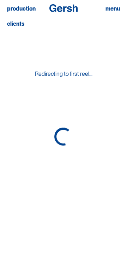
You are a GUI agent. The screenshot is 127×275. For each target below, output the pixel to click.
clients (15, 24)
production (21, 9)
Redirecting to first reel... (63, 74)
